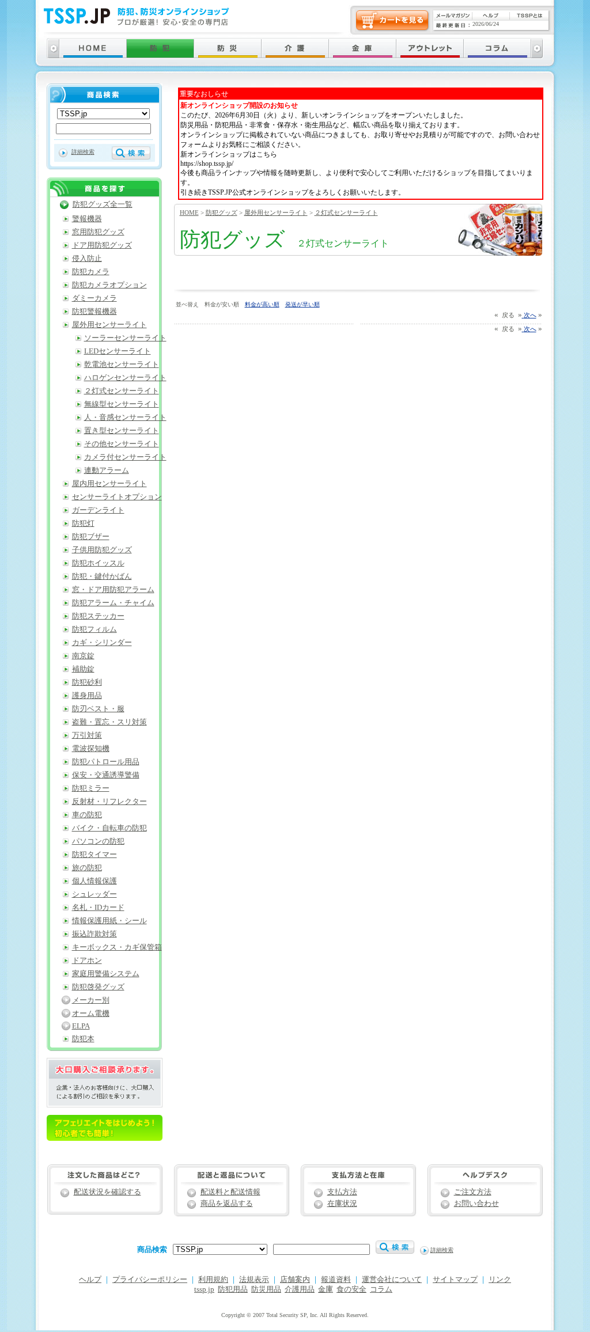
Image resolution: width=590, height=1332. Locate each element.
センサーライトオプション (117, 497)
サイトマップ (455, 1280)
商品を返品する (227, 1204)
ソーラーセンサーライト (125, 338)
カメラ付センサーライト (125, 457)
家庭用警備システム (105, 974)
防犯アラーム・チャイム (113, 603)
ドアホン (87, 961)
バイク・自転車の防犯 (109, 828)
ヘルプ (90, 1280)
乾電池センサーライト (121, 364)
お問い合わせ (476, 1204)
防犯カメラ (90, 272)
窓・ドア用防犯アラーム (113, 590)
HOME (189, 212)
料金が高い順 (262, 304)
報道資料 (336, 1280)
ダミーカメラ (94, 298)
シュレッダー (94, 894)
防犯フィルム (94, 629)
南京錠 (83, 656)
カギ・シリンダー (102, 643)
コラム (381, 1289)
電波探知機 (90, 749)
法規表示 (254, 1280)
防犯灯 (83, 523)
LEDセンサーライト (117, 351)
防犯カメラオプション (109, 285)
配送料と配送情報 (230, 1192)
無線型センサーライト (121, 404)
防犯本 (83, 1039)
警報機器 (87, 219)
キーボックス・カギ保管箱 (117, 947)
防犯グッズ (221, 212)
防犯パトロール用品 (105, 762)
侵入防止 (87, 259)
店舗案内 (295, 1280)
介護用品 (300, 1289)
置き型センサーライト (121, 431)
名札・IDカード (98, 908)
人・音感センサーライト (125, 417)
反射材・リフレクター (109, 802)
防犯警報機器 (94, 312)
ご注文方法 (472, 1192)
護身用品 (87, 696)
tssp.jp (204, 1289)
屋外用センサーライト (276, 212)
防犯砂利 (87, 682)
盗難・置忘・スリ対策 (109, 722)
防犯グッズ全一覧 (103, 204)
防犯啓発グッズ (98, 987)
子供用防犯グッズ (102, 550)
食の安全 (351, 1289)
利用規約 (213, 1280)
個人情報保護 (94, 881)
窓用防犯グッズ (98, 232)
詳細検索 (82, 152)
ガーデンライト (98, 510)
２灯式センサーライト (346, 212)
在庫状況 (342, 1204)
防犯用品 (233, 1289)
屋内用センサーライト (109, 484)
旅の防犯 (87, 868)
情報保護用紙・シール (109, 921)
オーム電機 (90, 1014)
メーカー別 (90, 1000)
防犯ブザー (90, 537)
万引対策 (87, 735)
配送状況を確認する (107, 1192)
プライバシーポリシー (149, 1280)
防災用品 (266, 1289)
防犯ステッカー (98, 616)
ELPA (81, 1026)
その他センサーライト (121, 444)
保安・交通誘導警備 (105, 775)
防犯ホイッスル (98, 563)
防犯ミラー (90, 788)
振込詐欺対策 (94, 934)
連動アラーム (106, 470)
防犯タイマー (94, 855)
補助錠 (83, 669)
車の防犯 (87, 815)
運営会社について (392, 1280)
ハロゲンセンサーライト (125, 378)
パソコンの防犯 (98, 841)
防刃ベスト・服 (98, 709)
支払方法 (342, 1192)
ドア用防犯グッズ (102, 245)
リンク (500, 1280)
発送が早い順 (302, 304)
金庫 (325, 1289)
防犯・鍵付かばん (102, 576)
